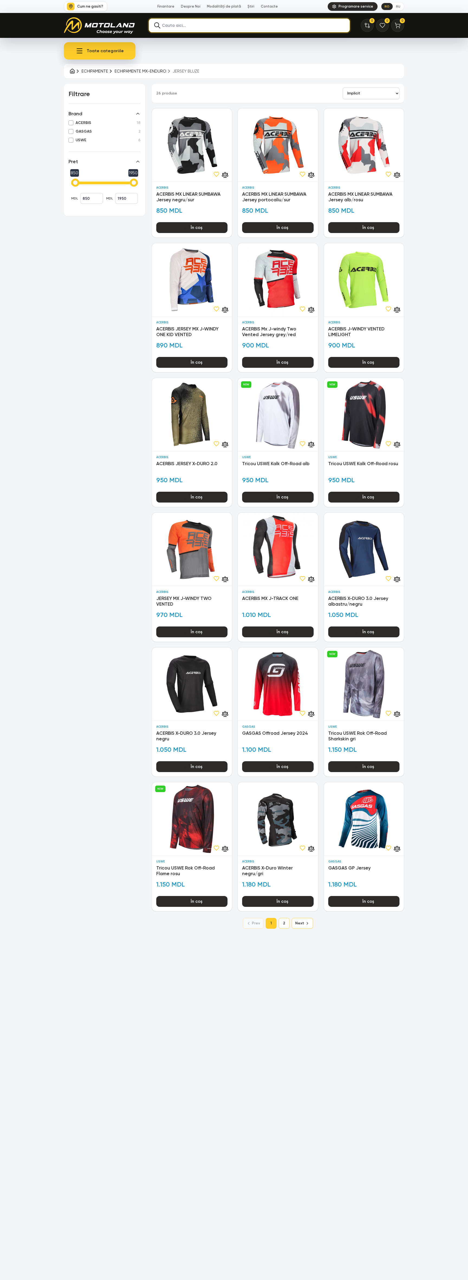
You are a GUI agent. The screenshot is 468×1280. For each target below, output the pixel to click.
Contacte (269, 6)
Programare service (356, 6)
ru (398, 6)
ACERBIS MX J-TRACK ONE (270, 598)
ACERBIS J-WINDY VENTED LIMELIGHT (356, 331)
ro (387, 6)
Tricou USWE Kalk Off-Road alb (276, 463)
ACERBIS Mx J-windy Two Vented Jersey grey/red (269, 331)
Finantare (165, 6)
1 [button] (271, 923)
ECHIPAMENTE (95, 71)
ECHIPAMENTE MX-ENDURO (140, 71)
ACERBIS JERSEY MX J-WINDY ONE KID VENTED (187, 331)
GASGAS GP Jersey (349, 868)
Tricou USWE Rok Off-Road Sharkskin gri (357, 735)
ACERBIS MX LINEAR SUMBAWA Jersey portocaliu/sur (274, 196)
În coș (197, 227)
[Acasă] (72, 71)
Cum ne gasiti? (90, 6)
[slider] (75, 183)
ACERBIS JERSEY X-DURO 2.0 (186, 463)
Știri (251, 6)
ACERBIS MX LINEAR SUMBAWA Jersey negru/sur (188, 196)
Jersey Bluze (186, 71)
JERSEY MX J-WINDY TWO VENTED (184, 601)
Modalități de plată (224, 6)
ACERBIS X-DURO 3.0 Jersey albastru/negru (358, 601)
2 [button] (284, 923)
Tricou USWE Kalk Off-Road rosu (363, 463)
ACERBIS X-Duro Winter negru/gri (267, 870)
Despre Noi (190, 6)
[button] (99, 51)
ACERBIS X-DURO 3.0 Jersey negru (186, 735)
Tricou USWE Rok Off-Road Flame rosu (185, 870)
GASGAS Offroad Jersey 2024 (275, 733)
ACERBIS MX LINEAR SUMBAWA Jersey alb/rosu (360, 196)
